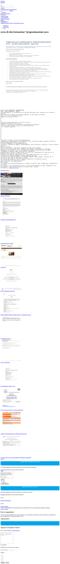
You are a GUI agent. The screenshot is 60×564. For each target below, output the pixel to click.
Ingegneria (6, 25)
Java (5, 28)
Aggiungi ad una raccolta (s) (7, 23)
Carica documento (5, 9)
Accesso (2, 8)
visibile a (3, 479)
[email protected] (14, 167)
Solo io (4, 482)
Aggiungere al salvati (19, 23)
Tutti (3, 480)
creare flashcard (13, 9)
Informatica (6, 27)
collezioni (8, 13)
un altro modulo (15, 530)
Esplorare (3, 2)
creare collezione (4, 483)
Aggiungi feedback (5, 518)
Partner (6, 506)
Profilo (2, 20)
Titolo (2, 471)
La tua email (3, 544)
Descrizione (6, 474)
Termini (6, 509)
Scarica (2, 459)
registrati (3, 469)
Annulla (2, 562)
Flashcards (3, 13)
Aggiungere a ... (4, 21)
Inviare (7, 562)
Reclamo (3, 506)
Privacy (2, 509)
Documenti (3, 500)
